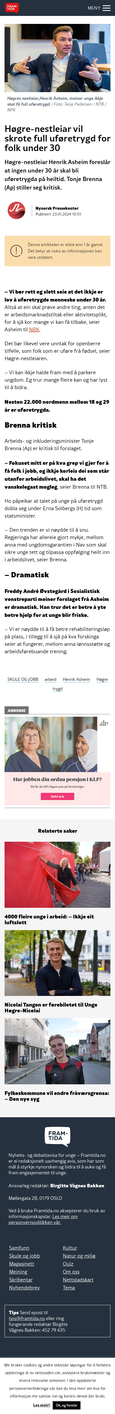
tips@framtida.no (27, 1318)
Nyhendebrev (24, 1287)
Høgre (102, 679)
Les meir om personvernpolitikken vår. (43, 1219)
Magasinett (21, 1263)
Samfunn (19, 1247)
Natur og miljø (79, 1255)
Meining (18, 1271)
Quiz (68, 1263)
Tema (69, 1287)
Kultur (70, 1247)
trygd (58, 688)
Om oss (71, 1271)
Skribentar (21, 1279)
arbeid (50, 679)
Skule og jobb (24, 1255)
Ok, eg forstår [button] (66, 1405)
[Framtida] (12, 8)
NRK (34, 329)
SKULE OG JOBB (22, 679)
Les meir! (41, 1405)
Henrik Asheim (76, 679)
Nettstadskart (78, 1279)
